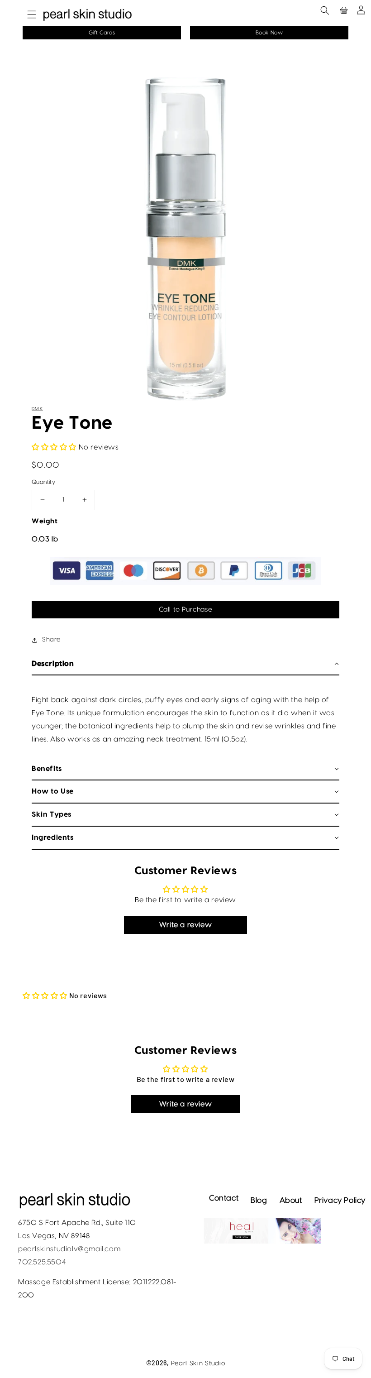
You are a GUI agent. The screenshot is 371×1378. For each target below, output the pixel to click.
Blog (259, 1200)
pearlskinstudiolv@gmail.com (69, 1249)
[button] (27, 14)
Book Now (269, 32)
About (291, 1200)
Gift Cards (102, 32)
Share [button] (51, 639)
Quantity (43, 482)
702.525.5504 (42, 1262)
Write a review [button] (185, 924)
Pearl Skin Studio (198, 1363)
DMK (37, 409)
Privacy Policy (340, 1200)
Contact (223, 1198)
